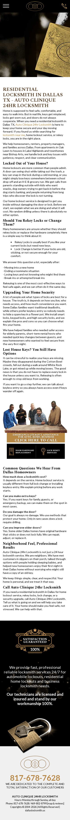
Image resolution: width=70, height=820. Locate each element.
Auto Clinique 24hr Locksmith (34, 124)
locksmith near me (14, 135)
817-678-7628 (35, 777)
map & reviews (55, 803)
